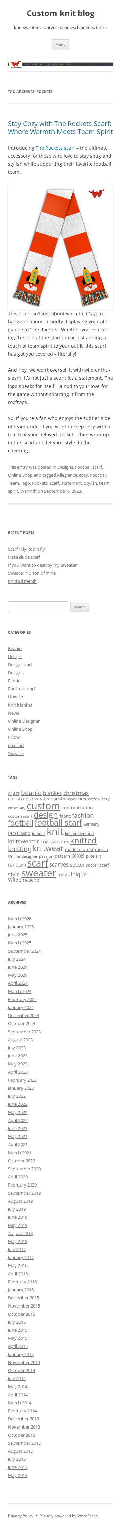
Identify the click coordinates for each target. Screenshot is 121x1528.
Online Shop (20, 475)
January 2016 (21, 1290)
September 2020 (24, 1169)
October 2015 (21, 1314)
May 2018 (17, 1241)
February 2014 (22, 1411)
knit (55, 831)
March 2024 (19, 991)
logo (25, 483)
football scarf (58, 822)
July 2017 (17, 1249)
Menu (60, 44)
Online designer (23, 856)
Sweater (16, 753)
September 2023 (24, 1032)
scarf (54, 483)
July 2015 (17, 1322)
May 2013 (17, 1475)
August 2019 (20, 1201)
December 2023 (23, 1015)
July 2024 (17, 959)
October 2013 (21, 1435)
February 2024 (22, 999)
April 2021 (18, 1144)
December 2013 (23, 1419)
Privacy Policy (20, 1516)
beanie (31, 792)
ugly (62, 874)
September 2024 (24, 951)
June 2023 (17, 1056)
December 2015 (23, 1298)
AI (10, 793)
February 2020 (22, 1185)
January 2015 (21, 1354)
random (17, 864)
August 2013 (20, 1451)
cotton (94, 799)
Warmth (28, 491)
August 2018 (20, 1233)
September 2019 (24, 1193)
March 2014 (19, 1403)
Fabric (14, 681)
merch (101, 849)
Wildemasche (23, 879)
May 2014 (17, 1386)
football (20, 823)
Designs (65, 467)
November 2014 (24, 1362)
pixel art (16, 745)
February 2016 (22, 1282)
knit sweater (54, 841)
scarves (59, 864)
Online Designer (24, 721)
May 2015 (17, 1338)
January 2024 (21, 1007)
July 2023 (17, 1048)
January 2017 (21, 1257)
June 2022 (17, 1104)
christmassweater (69, 799)
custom (43, 805)
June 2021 (17, 1128)
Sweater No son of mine (32, 573)
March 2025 (19, 943)
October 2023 (21, 1023)
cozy (83, 475)
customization (77, 807)
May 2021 (17, 1136)
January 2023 (21, 1088)
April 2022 (18, 1120)
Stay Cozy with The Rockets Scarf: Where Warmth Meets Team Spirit (60, 127)
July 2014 (17, 1378)
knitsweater (23, 841)
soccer (77, 864)
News (13, 713)
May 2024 (17, 975)
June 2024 (17, 967)
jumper (38, 833)
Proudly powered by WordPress (68, 1516)
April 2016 (18, 1274)
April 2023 (18, 1072)
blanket (52, 793)
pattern (62, 856)
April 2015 (18, 1346)
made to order (79, 849)
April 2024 (18, 983)
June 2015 (17, 1330)
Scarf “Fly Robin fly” (27, 549)
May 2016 (17, 1265)
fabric (65, 816)
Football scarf (88, 467)
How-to (15, 697)
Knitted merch (22, 581)
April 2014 (18, 1395)
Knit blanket (20, 705)
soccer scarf (97, 865)
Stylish (90, 483)
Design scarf (20, 664)
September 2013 (24, 1443)
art (16, 793)
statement (71, 483)
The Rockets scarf (55, 148)
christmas (76, 793)
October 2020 (21, 1161)
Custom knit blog (61, 13)
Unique (77, 874)
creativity (16, 808)
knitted (83, 840)
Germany (91, 824)
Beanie (15, 648)
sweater (38, 872)
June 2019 (17, 1217)
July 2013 (17, 1459)
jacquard (19, 833)
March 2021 (19, 1153)
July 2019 (17, 1209)
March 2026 (19, 919)
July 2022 (17, 1096)
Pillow (14, 737)
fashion (83, 815)
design (46, 814)
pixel (78, 855)
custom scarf (20, 816)
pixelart (93, 856)
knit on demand (79, 833)
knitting (19, 848)
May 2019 (17, 1225)
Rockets (40, 483)
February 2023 (22, 1080)
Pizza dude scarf (24, 557)
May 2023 (17, 1064)
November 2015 (24, 1306)
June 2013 (17, 1467)
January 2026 (21, 927)
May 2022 (17, 1112)
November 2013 (24, 1427)
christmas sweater (29, 798)
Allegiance (67, 475)
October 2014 (21, 1370)
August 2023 (20, 1040)
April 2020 (18, 1177)
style (14, 874)
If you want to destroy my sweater (42, 565)
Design (15, 656)
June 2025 (17, 935)
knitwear (48, 848)
